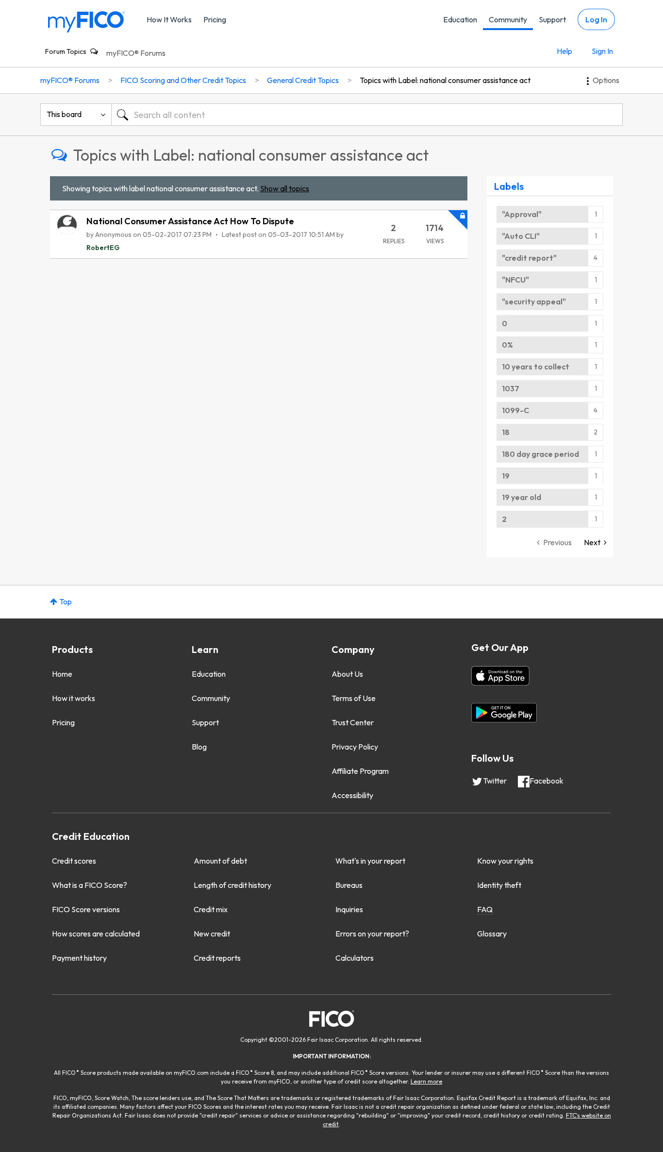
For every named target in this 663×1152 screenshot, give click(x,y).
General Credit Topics (303, 80)
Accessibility (352, 795)
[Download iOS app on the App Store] (500, 675)
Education (460, 19)
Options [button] (606, 80)
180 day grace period (540, 454)
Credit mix (211, 909)
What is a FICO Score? (89, 885)
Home (62, 674)
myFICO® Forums (136, 53)
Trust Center (353, 722)
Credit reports (217, 958)
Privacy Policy (355, 746)
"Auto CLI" (521, 236)
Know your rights (505, 861)
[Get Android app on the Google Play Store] (504, 712)
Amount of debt (220, 861)
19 (506, 476)
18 (506, 432)
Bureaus (349, 885)
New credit (212, 933)
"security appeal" (534, 301)
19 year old (521, 497)
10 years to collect (535, 366)
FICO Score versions (86, 909)
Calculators (354, 958)
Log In (596, 19)
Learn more (426, 1081)
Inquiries (349, 909)
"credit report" (529, 258)
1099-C (515, 410)
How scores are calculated (96, 933)
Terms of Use (354, 698)
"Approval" (522, 214)
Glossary (492, 933)
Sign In (602, 51)
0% (507, 345)
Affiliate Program (360, 771)
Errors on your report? (372, 933)
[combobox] (367, 114)
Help (564, 51)
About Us (347, 674)
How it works (73, 698)
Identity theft (499, 885)
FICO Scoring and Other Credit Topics (183, 80)
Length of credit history (232, 885)
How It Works (169, 19)
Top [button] (65, 601)
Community (508, 19)
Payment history (79, 958)
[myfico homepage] (86, 21)
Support (552, 19)
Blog (199, 746)
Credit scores (74, 861)
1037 (510, 388)
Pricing (214, 19)
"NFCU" (515, 279)
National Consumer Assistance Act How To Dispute (190, 221)
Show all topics (284, 188)
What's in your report (370, 861)
